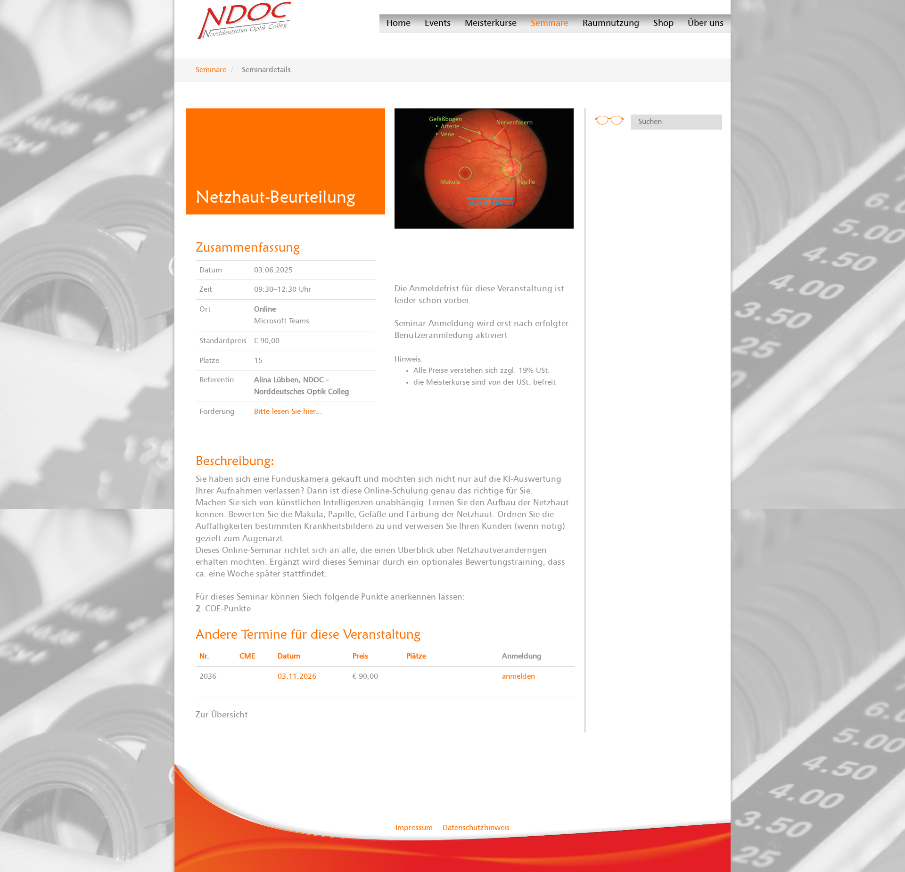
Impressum (414, 827)
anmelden (518, 676)
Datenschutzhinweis (476, 827)
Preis (360, 656)
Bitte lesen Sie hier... (288, 411)
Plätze (416, 656)
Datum (289, 656)
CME (247, 656)
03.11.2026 (297, 676)
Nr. (204, 656)
